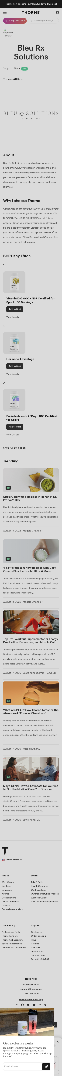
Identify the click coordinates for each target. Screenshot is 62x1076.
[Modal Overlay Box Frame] (27, 1042)
